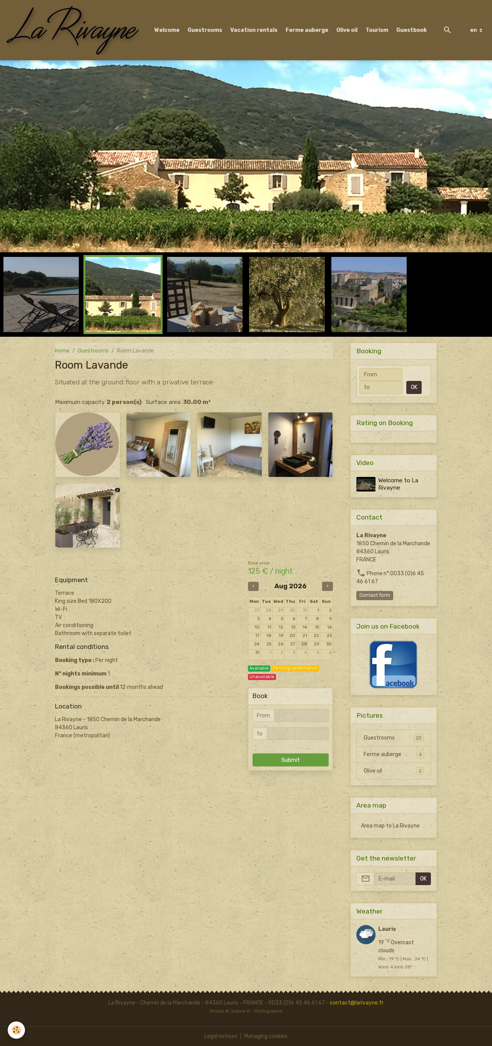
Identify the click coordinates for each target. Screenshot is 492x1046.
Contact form (374, 595)
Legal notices (221, 1036)
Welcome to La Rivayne (398, 484)
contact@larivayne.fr (357, 1003)
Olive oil (346, 30)
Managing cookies (266, 1036)
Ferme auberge (307, 30)
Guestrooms (205, 30)
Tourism (377, 30)
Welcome (167, 30)
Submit (290, 760)
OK (414, 387)
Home (62, 351)
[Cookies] (16, 1030)
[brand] (74, 30)
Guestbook (411, 30)
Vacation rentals (254, 30)
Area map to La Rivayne (390, 826)
